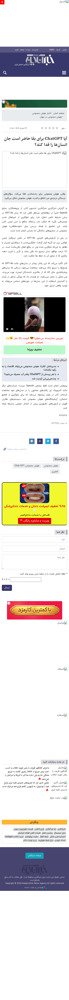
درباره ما (28, 50)
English (51, 50)
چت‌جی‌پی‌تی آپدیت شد (44, 379)
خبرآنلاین (34, 60)
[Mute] (12, 329)
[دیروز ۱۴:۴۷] (59, 771)
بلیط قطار (44, 837)
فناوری (55, 471)
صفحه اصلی (58, 113)
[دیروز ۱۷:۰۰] (59, 786)
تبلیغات (22, 50)
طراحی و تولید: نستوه (33, 887)
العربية (58, 50)
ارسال (7, 588)
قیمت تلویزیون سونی (23, 829)
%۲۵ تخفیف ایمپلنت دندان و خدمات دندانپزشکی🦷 (34, 508)
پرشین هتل (47, 833)
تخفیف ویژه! (34, 349)
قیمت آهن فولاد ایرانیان (29, 833)
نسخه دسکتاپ (34, 855)
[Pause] (7, 329)
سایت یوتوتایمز (31, 837)
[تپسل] (4, 101)
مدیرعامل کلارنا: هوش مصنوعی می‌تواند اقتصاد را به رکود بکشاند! (29, 368)
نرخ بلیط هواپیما (45, 840)
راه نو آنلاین (50, 829)
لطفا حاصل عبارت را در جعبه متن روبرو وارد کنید (43, 574)
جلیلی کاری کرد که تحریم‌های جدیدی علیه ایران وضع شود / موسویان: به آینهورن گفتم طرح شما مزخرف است (25, 784)
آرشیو (16, 50)
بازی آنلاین (39, 829)
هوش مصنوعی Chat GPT (27, 466)
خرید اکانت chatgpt (14, 837)
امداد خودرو (60, 840)
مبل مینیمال (60, 833)
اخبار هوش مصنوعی (41, 113)
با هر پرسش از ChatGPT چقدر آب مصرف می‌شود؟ (30, 374)
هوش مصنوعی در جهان (51, 117)
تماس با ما (35, 50)
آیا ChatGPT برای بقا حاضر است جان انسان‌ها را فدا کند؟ (35, 142)
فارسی (64, 50)
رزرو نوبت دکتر (30, 840)
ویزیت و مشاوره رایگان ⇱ (34, 520)
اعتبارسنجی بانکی (57, 837)
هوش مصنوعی (51, 466)
